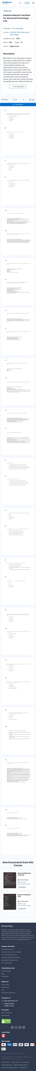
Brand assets (5, 1015)
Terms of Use (15, 1062)
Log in (27, 3)
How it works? (5, 984)
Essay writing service (7, 949)
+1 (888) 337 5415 (9, 1006)
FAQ (2, 990)
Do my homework (6, 963)
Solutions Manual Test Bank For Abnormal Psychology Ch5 (16, 18)
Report (6, 99)
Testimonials (5, 987)
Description (9, 53)
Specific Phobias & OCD (24, 895)
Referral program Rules (20, 1065)
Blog (2, 974)
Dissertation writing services (9, 960)
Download (19, 104)
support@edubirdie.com (24, 939)
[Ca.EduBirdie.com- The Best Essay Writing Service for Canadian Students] (3, 1037)
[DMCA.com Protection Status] (18, 1021)
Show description (19, 87)
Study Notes (4, 976)
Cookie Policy (23, 1067)
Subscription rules (6, 1065)
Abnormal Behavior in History (24, 874)
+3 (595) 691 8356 (9, 1003)
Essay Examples (6, 971)
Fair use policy (24, 1062)
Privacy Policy (5, 1062)
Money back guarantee (8, 993)
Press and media (6, 1013)
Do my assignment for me (9, 955)
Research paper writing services (10, 957)
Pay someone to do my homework (11, 952)
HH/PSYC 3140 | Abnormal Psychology (19, 33)
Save (32, 99)
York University (17, 28)
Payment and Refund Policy (9, 1067)
